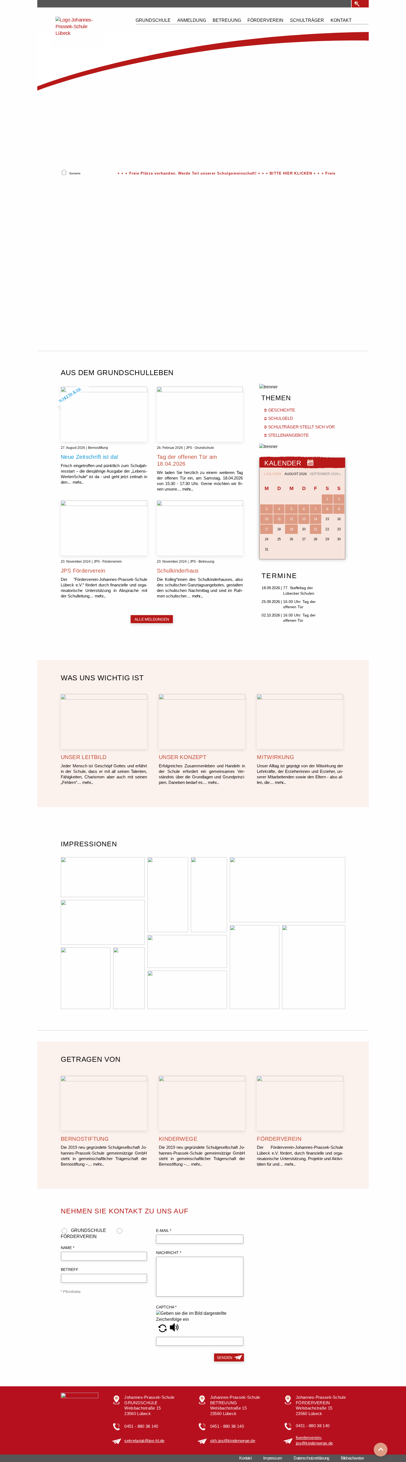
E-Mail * (163, 1230)
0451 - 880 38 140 (141, 1426)
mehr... (78, 482)
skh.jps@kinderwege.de (232, 1441)
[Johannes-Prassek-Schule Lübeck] (78, 31)
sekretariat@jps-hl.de (144, 1441)
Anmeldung (191, 20)
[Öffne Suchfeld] (357, 4)
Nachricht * (168, 1252)
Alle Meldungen (152, 619)
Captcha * (166, 1307)
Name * (67, 1247)
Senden (224, 1357)
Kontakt (341, 20)
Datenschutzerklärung (311, 1458)
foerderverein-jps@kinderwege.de (314, 1440)
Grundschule (88, 1230)
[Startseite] (64, 173)
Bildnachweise (352, 1458)
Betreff (69, 1269)
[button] (162, 1330)
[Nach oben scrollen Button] (380, 1449)
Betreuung (227, 20)
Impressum (272, 1458)
